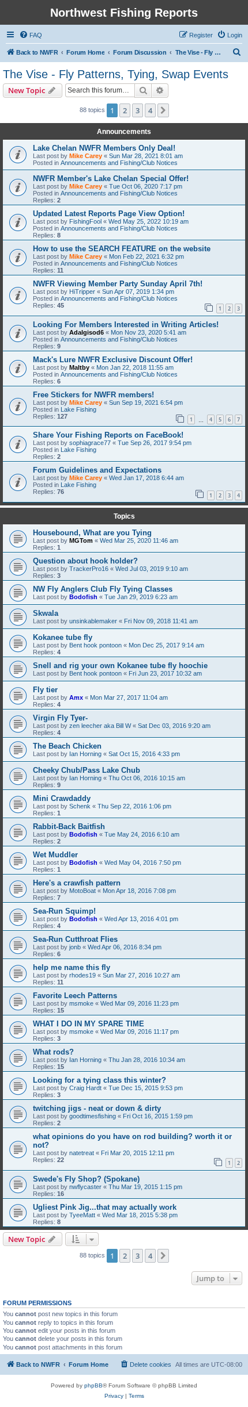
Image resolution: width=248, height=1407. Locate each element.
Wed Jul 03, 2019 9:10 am (151, 568)
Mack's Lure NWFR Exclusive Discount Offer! (113, 359)
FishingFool (85, 221)
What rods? (53, 1052)
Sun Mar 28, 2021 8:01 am (146, 155)
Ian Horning (85, 753)
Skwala (45, 613)
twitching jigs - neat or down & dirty (97, 1108)
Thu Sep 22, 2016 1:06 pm (134, 806)
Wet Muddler (55, 854)
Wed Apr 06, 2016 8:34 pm (124, 947)
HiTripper (82, 291)
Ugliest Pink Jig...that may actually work (104, 1207)
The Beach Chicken (67, 746)
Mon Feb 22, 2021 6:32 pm (146, 256)
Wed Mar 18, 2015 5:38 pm (140, 1215)
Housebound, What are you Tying (92, 532)
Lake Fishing (78, 409)
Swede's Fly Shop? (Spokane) (86, 1179)
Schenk (80, 806)
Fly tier (45, 689)
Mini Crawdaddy (62, 798)
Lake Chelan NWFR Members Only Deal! (104, 148)
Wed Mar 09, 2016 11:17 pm (139, 1031)
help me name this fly (71, 967)
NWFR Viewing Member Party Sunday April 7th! (117, 283)
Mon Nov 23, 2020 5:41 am (148, 332)
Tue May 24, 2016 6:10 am (141, 834)
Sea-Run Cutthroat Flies (75, 939)
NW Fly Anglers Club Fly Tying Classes (102, 589)
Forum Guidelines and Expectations (97, 470)
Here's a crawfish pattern (77, 883)
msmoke (81, 1003)
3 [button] (138, 110)
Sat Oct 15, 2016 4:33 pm (144, 753)
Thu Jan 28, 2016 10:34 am (146, 1059)
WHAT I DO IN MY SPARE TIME (88, 1023)
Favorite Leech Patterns (75, 995)
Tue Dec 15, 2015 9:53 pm (145, 1087)
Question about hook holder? (85, 561)
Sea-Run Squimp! (64, 911)
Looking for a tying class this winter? (99, 1080)
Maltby (79, 367)
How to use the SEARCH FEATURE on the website (122, 248)
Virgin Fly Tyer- (60, 718)
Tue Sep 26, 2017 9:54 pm (154, 442)
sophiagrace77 (90, 442)
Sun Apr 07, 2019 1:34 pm (138, 291)
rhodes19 (82, 975)
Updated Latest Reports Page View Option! (109, 213)
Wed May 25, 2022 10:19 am (148, 221)
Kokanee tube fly (62, 637)
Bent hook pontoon (95, 645)
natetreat (81, 1152)
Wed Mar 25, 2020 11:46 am (139, 540)
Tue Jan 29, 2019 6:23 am (141, 596)
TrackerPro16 (88, 568)
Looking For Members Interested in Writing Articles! (126, 324)
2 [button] (125, 110)
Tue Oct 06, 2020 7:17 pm (145, 186)
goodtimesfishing (92, 1116)
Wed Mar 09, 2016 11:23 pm (139, 1003)
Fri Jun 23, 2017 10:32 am (165, 673)
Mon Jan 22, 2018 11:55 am (135, 367)
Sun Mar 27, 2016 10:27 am (141, 975)
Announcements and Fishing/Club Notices (119, 162)
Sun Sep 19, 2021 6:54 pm (146, 402)
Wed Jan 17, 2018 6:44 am (146, 477)
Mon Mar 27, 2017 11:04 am (129, 697)
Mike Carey (85, 155)
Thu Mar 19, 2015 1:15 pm (145, 1186)
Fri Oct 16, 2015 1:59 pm (158, 1116)
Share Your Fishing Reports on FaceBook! (108, 435)
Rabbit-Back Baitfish (69, 826)
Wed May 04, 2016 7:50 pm (142, 862)
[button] (163, 110)
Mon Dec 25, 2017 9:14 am (166, 645)
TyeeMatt (82, 1215)
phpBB (93, 1385)
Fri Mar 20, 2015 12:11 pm (137, 1152)
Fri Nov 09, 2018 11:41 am (161, 621)
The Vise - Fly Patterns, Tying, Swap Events (115, 74)
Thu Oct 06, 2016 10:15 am (146, 778)
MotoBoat (82, 890)
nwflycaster (85, 1186)
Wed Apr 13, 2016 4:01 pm (141, 918)
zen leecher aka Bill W (100, 725)
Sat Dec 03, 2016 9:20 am (174, 725)
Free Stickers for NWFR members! (93, 394)
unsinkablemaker (93, 621)
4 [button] (150, 110)
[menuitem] (30, 35)
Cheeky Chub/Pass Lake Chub (86, 770)
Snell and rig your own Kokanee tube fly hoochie (120, 665)
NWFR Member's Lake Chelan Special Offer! (111, 178)
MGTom (81, 540)
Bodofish (83, 596)
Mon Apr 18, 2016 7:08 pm (139, 890)
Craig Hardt (85, 1087)
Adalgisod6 (86, 332)
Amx (76, 697)
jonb (75, 947)
